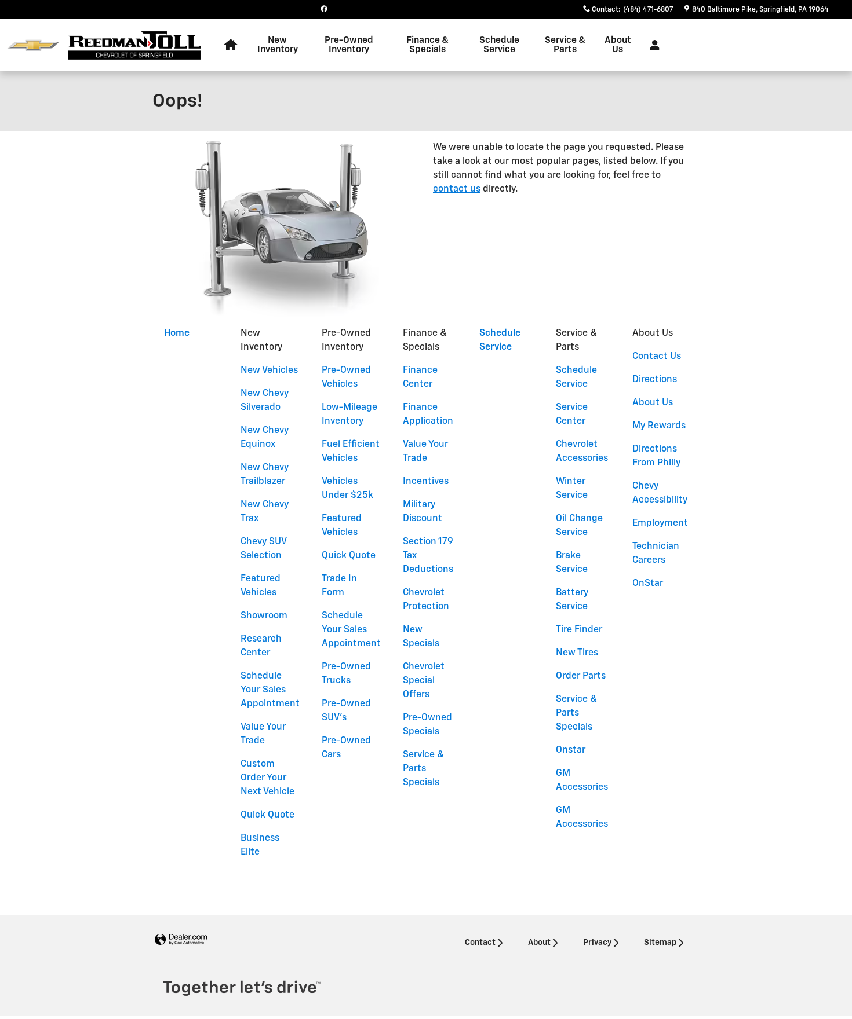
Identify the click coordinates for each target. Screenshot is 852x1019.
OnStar (647, 583)
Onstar (570, 750)
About (539, 943)
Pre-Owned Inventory (349, 45)
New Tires (577, 653)
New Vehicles (269, 370)
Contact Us (656, 356)
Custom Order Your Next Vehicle (267, 778)
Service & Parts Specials (423, 768)
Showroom (264, 616)
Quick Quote (267, 815)
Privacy (597, 943)
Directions (654, 379)
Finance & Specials (427, 45)
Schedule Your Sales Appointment (270, 690)
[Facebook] (324, 8)
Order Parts (581, 676)
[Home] (33, 45)
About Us (618, 45)
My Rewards (659, 426)
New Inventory (277, 45)
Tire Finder (579, 630)
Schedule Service (499, 45)
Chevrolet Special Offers (424, 680)
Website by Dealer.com (181, 940)
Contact (480, 943)
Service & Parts (565, 45)
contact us (456, 189)
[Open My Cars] (651, 45)
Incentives (426, 481)
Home (177, 333)
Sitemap (660, 943)
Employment (660, 523)
